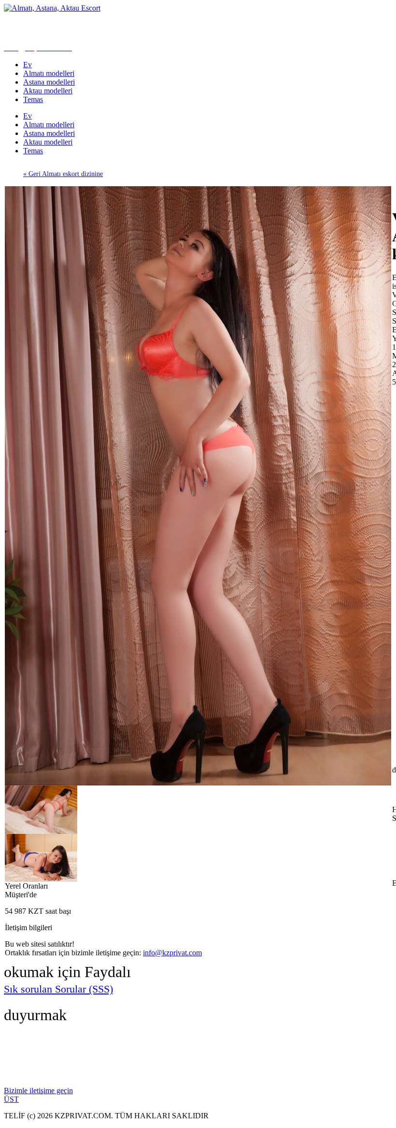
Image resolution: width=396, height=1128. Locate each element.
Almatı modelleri (48, 73)
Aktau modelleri (47, 91)
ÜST (11, 1099)
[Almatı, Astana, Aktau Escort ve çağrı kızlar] (52, 8)
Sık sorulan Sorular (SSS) (58, 989)
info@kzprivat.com (172, 953)
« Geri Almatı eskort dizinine (63, 174)
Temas (33, 99)
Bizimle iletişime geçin (38, 1090)
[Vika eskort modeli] (198, 783)
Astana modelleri (49, 82)
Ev (27, 64)
